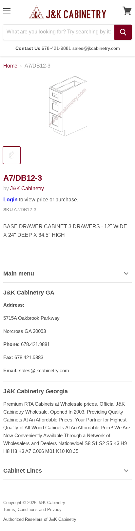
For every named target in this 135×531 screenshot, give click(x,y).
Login (10, 199)
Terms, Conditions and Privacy (32, 509)
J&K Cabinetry (27, 188)
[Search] (123, 32)
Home (10, 66)
